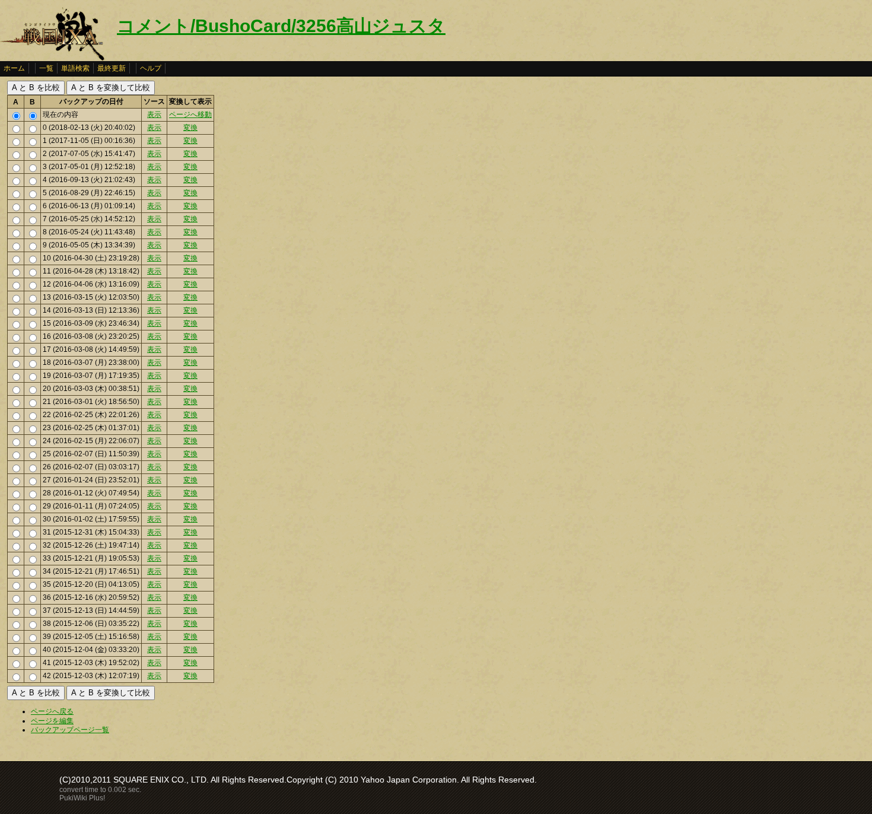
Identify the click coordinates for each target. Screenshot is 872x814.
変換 (190, 127)
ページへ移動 (190, 114)
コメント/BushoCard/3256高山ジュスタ (281, 26)
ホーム (14, 68)
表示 (154, 114)
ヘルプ (150, 68)
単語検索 (75, 68)
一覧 (46, 68)
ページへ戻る (52, 711)
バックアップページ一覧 (70, 730)
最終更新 (111, 68)
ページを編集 (52, 721)
